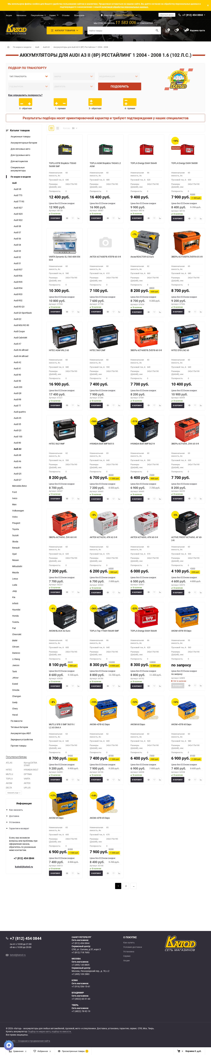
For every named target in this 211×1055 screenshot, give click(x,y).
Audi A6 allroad (21, 349)
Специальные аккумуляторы (18, 169)
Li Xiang (16, 659)
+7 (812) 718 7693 (80, 952)
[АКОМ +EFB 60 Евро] (187, 710)
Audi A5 (17, 417)
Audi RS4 (18, 288)
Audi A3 (46, 47)
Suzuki (15, 535)
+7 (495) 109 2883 (80, 974)
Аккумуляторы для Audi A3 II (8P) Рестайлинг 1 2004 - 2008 (80, 47)
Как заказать (16, 809)
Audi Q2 (17, 318)
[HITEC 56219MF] (64, 429)
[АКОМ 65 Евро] (64, 804)
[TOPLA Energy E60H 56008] (187, 149)
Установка (14, 822)
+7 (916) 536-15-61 (81, 986)
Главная (8, 47)
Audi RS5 (18, 281)
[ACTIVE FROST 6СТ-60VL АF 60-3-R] (187, 523)
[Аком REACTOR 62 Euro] (146, 242)
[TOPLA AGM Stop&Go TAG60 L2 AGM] (105, 149)
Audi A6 (17, 461)
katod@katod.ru (24, 866)
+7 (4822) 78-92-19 (81, 1011)
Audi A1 (17, 368)
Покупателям (37, 15)
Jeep (14, 591)
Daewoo (16, 652)
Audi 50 (17, 380)
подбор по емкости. (62, 1031)
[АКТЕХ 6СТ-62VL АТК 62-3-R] (105, 523)
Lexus (15, 578)
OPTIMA (28, 774)
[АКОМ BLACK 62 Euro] (64, 617)
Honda (15, 615)
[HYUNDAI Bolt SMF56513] (105, 429)
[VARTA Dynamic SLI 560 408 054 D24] (64, 242)
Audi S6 (17, 238)
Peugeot (16, 522)
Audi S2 (17, 257)
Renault (16, 547)
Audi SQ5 (18, 213)
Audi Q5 (17, 473)
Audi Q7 (17, 479)
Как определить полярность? (25, 95)
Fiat (14, 628)
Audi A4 (17, 467)
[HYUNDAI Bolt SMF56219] (146, 429)
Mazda (15, 572)
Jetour (15, 677)
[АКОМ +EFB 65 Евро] (105, 804)
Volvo (15, 516)
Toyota (15, 529)
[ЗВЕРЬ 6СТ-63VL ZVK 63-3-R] (187, 429)
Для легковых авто (20, 148)
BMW (14, 640)
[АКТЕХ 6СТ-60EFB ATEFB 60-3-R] (105, 242)
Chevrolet (16, 634)
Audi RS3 (18, 294)
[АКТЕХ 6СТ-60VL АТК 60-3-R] (146, 523)
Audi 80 (17, 442)
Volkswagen (18, 510)
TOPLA (9, 778)
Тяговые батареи (19, 727)
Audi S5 (17, 424)
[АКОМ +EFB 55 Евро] (187, 617)
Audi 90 (17, 374)
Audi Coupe (19, 331)
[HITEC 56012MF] (105, 336)
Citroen (15, 646)
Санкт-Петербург (125, 15)
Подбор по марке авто (39, 1031)
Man (14, 504)
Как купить (129, 942)
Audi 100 (18, 436)
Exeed (15, 683)
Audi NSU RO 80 (21, 325)
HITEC (9, 769)
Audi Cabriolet (20, 337)
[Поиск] (157, 30)
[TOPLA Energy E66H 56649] (146, 149)
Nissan (15, 560)
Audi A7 (17, 343)
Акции (9, 15)
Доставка (14, 816)
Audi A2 (17, 362)
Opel (14, 553)
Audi (37, 47)
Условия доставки (132, 947)
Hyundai (16, 609)
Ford (14, 492)
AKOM (9, 783)
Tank (14, 671)
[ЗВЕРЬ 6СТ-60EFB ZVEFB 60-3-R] (146, 336)
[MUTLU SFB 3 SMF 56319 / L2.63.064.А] (64, 710)
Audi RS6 (18, 275)
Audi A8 (17, 455)
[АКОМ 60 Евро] (146, 710)
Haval (15, 714)
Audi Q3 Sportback (23, 312)
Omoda (15, 689)
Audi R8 (17, 399)
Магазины (21, 15)
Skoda (15, 541)
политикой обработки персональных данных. (125, 6)
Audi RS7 (18, 269)
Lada (14, 584)
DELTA (9, 787)
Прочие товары (18, 745)
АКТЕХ (27, 783)
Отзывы (66, 15)
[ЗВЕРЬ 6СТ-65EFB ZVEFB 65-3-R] (187, 242)
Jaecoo (15, 665)
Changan (16, 696)
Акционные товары (20, 136)
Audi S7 (17, 232)
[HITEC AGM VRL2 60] (64, 336)
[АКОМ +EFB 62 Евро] (105, 710)
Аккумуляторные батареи (24, 142)
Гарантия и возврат (19, 828)
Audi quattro (20, 411)
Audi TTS (18, 195)
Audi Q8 (17, 393)
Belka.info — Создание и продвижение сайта (28, 1040)
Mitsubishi (17, 566)
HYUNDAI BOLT (31, 769)
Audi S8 (17, 226)
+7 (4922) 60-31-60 (81, 998)
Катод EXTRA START (30, 764)
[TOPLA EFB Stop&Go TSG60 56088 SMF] (64, 149)
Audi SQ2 (18, 220)
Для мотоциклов (19, 161)
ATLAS (9, 762)
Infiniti (15, 603)
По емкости (16, 720)
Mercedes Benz (19, 485)
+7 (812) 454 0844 (24, 858)
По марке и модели (22, 47)
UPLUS (27, 787)
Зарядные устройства (22, 739)
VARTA (27, 778)
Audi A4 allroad (21, 356)
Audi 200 (18, 387)
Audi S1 (17, 263)
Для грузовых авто (20, 155)
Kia (13, 597)
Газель (15, 621)
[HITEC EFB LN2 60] (187, 336)
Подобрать (120, 86)
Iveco (14, 498)
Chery (15, 708)
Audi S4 (17, 244)
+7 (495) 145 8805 (80, 964)
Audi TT (17, 405)
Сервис (52, 15)
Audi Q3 (17, 430)
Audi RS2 (18, 300)
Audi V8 (17, 189)
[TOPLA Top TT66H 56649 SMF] (105, 617)
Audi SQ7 (18, 207)
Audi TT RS (19, 201)
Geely (14, 702)
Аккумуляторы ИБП (21, 733)
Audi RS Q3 (19, 306)
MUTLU (9, 774)
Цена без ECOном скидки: (62, 203)
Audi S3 (17, 250)
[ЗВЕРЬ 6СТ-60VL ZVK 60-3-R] (64, 523)
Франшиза (79, 15)
